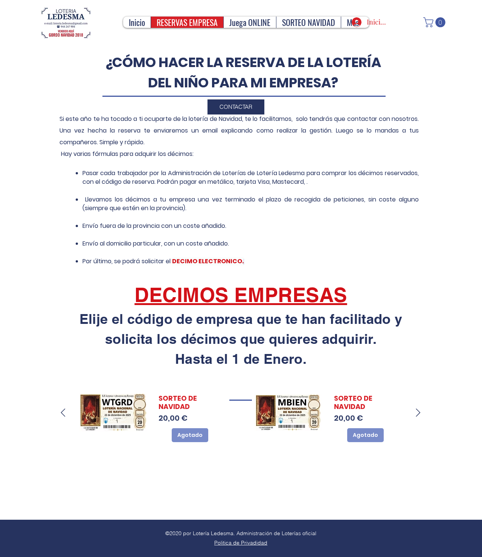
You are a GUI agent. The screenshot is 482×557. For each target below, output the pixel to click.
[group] (240, 412)
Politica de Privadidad (240, 542)
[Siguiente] (418, 413)
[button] (435, 22)
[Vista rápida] (113, 412)
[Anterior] (63, 413)
